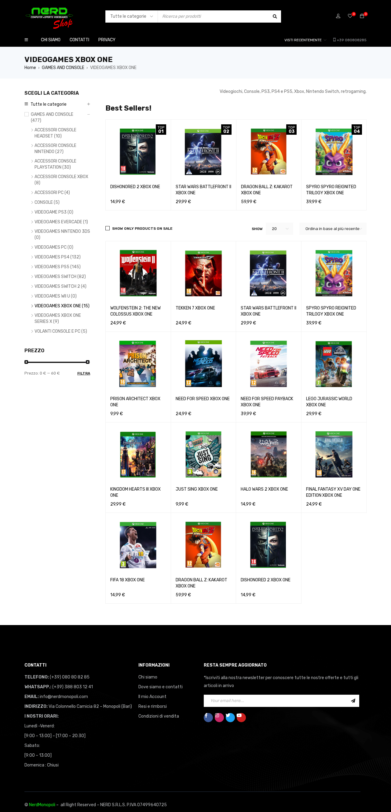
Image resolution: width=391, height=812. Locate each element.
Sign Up (353, 701)
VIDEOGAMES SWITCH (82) (60, 276)
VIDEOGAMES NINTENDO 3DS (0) (62, 234)
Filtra (83, 373)
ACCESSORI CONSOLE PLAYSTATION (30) (55, 164)
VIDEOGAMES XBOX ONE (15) (62, 306)
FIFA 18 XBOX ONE (127, 580)
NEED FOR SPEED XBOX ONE (203, 398)
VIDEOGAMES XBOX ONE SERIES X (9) (58, 318)
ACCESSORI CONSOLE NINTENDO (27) (55, 148)
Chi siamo (147, 677)
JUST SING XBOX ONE (197, 489)
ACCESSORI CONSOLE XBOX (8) (61, 179)
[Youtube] (241, 717)
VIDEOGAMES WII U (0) (56, 296)
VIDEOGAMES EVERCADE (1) (61, 222)
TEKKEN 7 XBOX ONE (195, 308)
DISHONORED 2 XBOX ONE (135, 186)
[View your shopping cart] (362, 16)
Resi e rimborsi (152, 706)
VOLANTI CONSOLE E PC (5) (61, 331)
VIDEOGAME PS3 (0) (54, 212)
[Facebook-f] (208, 717)
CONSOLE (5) (47, 202)
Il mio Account (152, 696)
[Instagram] (219, 717)
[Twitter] (230, 717)
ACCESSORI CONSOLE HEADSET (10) (55, 133)
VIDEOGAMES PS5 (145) (58, 266)
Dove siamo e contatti (160, 686)
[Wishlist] (350, 16)
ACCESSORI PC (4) (52, 192)
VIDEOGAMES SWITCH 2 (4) (60, 286)
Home (30, 67)
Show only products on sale (142, 228)
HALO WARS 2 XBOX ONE (264, 489)
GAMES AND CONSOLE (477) (52, 117)
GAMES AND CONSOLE (63, 67)
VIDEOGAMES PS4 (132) (58, 257)
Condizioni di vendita (158, 716)
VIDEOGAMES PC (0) (54, 247)
